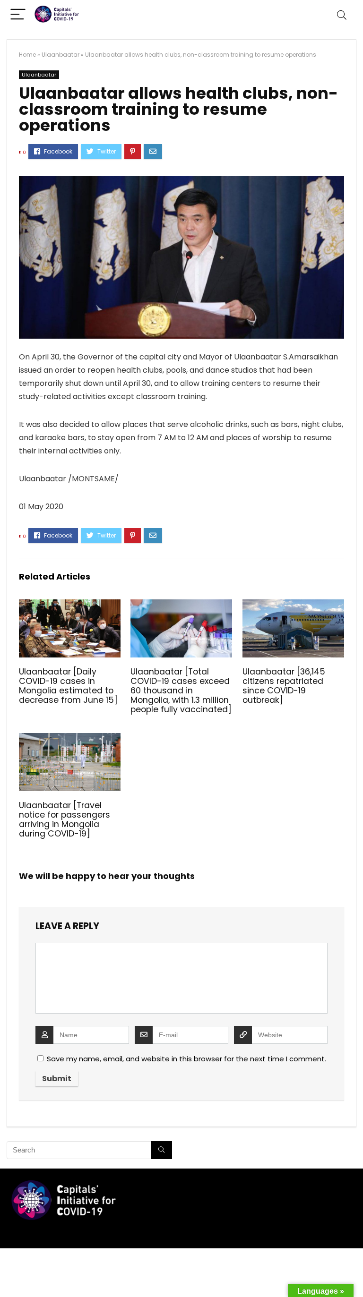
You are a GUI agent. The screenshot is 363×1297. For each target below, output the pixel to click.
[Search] (341, 14)
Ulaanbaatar (60, 55)
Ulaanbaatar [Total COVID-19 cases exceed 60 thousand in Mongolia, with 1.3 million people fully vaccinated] (181, 690)
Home (27, 55)
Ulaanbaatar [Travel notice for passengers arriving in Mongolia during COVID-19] (64, 819)
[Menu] (18, 14)
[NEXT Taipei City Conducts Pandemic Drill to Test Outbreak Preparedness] (353, 1273)
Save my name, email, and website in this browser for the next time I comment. (186, 1059)
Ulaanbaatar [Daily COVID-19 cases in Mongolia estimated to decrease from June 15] (68, 686)
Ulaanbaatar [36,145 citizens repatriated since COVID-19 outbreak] (283, 686)
